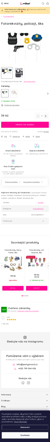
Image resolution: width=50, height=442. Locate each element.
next (48, 266)
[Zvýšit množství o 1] (46, 116)
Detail (13, 288)
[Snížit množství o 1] (38, 116)
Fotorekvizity (38, 209)
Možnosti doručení (11, 105)
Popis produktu (11, 182)
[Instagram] (28, 382)
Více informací (20, 422)
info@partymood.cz (27, 364)
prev (2, 266)
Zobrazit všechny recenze (28, 311)
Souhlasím (25, 435)
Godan (46, 132)
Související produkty (31, 182)
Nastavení (25, 427)
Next (46, 93)
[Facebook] (23, 382)
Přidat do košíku (25, 125)
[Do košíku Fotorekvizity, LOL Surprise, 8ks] (36, 288)
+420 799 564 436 (27, 368)
